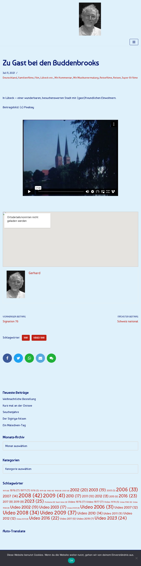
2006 (127, 490)
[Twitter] (18, 358)
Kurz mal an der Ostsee (17, 405)
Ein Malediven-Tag (14, 425)
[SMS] (51, 358)
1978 (35, 490)
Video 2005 (73, 508)
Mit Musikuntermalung (86, 77)
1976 (15, 490)
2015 (113, 496)
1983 (58, 490)
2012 (102, 496)
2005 (111, 490)
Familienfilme (26, 77)
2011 (88, 496)
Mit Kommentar (63, 77)
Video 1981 (39, 337)
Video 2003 (52, 507)
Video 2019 (85, 518)
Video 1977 (95, 501)
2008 (30, 495)
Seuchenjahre (11, 412)
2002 (79, 489)
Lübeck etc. (46, 77)
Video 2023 (111, 518)
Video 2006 (97, 507)
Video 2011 (113, 513)
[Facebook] (7, 358)
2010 (73, 496)
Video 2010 (90, 513)
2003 (97, 489)
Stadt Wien (61, 502)
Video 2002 (24, 507)
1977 (25, 490)
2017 (8, 501)
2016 (128, 495)
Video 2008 (21, 513)
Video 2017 (68, 518)
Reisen (117, 77)
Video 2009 (58, 512)
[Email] (40, 358)
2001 (65, 490)
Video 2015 (22, 519)
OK (71, 560)
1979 (43, 490)
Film (37, 77)
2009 (54, 495)
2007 (10, 496)
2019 (19, 501)
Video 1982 (126, 502)
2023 (34, 501)
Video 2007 (126, 507)
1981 (26, 337)
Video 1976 (77, 501)
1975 (6, 490)
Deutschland (10, 77)
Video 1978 (111, 502)
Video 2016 (44, 518)
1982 (50, 490)
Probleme (50, 502)
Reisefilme (106, 77)
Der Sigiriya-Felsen (14, 418)
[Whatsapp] (29, 358)
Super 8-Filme (130, 77)
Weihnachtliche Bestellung (19, 399)
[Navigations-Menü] (134, 42)
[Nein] (136, 558)
